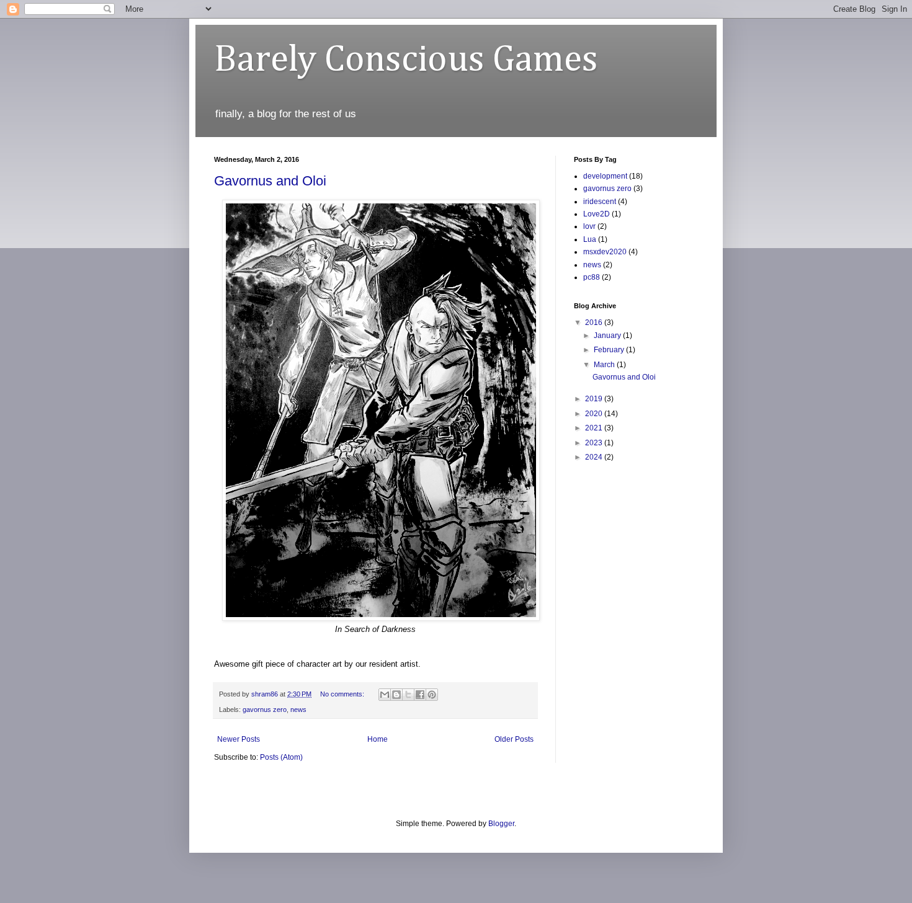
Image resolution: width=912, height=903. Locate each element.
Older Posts (514, 739)
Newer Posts (238, 739)
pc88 (591, 277)
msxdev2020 (605, 251)
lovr (589, 226)
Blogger (501, 823)
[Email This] (384, 694)
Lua (589, 239)
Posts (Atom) (281, 757)
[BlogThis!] (396, 694)
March (605, 364)
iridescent (599, 201)
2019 (594, 398)
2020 (594, 413)
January (608, 335)
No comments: (343, 694)
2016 (594, 322)
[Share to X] (408, 694)
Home (377, 739)
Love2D (596, 214)
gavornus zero (265, 709)
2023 (594, 442)
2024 (594, 457)
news (298, 709)
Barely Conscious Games (406, 60)
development (605, 176)
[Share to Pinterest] (432, 694)
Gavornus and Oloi (270, 181)
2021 (594, 428)
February (610, 349)
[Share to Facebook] (420, 694)
